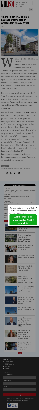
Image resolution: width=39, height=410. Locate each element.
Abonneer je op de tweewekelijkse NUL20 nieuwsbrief (23, 219)
